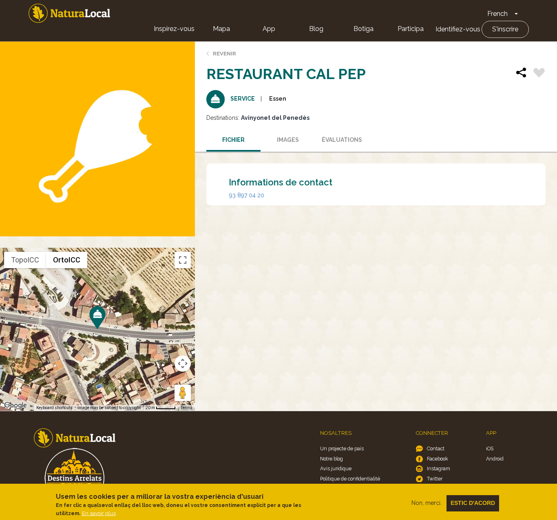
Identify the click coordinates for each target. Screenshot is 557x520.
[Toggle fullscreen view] (183, 260)
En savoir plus (99, 513)
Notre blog (331, 459)
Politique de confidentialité (350, 479)
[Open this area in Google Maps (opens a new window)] (15, 405)
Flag (539, 73)
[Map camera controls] (183, 363)
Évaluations (342, 140)
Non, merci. (426, 503)
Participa (411, 29)
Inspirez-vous (174, 29)
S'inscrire (505, 29)
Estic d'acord (473, 503)
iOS (489, 448)
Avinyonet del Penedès (275, 118)
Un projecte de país (342, 448)
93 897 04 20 (246, 195)
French (497, 14)
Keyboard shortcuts (54, 407)
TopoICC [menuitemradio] (25, 260)
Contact (435, 448)
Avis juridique (335, 468)
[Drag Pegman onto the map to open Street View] (183, 393)
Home (69, 13)
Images (288, 140)
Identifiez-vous (457, 29)
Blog (316, 29)
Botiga (364, 29)
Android (495, 459)
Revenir (224, 54)
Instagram (438, 468)
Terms (186, 407)
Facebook (437, 459)
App (269, 29)
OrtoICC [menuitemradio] (66, 260)
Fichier (233, 140)
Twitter (434, 479)
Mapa (221, 29)
